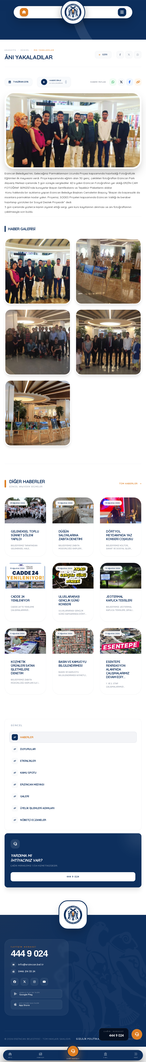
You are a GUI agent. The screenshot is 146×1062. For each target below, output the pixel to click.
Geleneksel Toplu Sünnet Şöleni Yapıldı (25, 535)
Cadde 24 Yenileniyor (20, 598)
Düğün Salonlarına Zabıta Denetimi (70, 535)
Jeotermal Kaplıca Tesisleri (119, 598)
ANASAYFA (10, 50)
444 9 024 (73, 876)
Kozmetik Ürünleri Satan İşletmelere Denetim (22, 667)
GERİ (105, 54)
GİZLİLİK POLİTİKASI (89, 1038)
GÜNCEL (25, 50)
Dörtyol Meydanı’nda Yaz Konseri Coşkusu (119, 535)
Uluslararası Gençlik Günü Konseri (69, 600)
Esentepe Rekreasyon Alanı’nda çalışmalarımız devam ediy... (117, 669)
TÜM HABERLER (128, 483)
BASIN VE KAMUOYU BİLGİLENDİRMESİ (72, 663)
